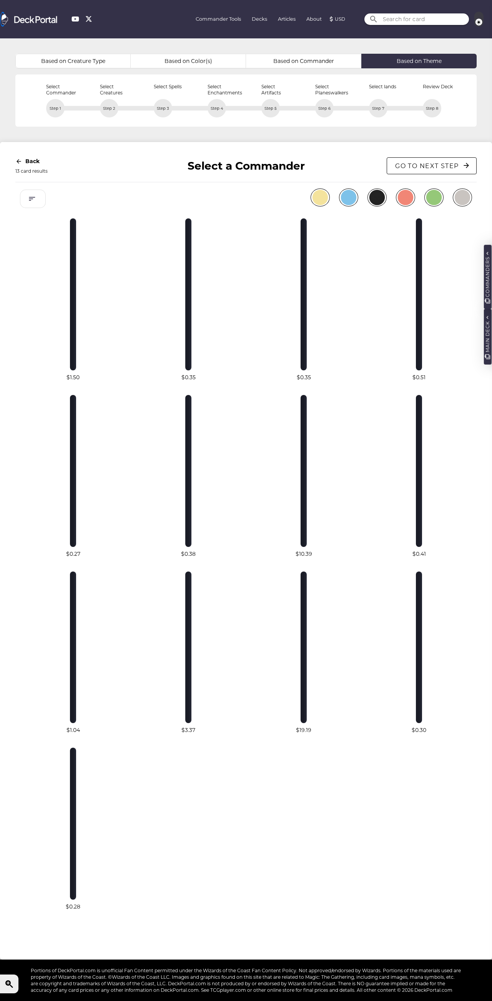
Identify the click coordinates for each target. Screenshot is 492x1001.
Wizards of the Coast (227, 970)
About (314, 19)
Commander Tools (218, 19)
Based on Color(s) (188, 61)
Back (32, 161)
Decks (259, 19)
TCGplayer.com (228, 990)
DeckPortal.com (77, 970)
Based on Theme (419, 61)
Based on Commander (303, 61)
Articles (287, 19)
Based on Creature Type (73, 61)
